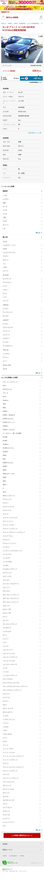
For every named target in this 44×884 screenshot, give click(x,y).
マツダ (5, 210)
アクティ (5, 503)
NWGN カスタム (8, 462)
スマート (5, 271)
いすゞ (5, 228)
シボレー (5, 290)
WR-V (5, 484)
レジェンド (6, 818)
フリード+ (6, 774)
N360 (4, 455)
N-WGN (5, 451)
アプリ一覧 (5, 871)
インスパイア (7, 554)
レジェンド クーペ (9, 822)
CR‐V (4, 396)
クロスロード (7, 628)
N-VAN (5, 440)
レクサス (5, 199)
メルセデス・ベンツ (9, 245)
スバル (5, 214)
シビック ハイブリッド (10, 657)
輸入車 (5, 237)
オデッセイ (6, 591)
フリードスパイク (8, 782)
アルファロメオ (8, 327)
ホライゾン (6, 793)
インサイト (6, 547)
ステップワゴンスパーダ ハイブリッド (15, 686)
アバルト (5, 324)
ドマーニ (5, 723)
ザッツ (5, 635)
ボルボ (5, 369)
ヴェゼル (5, 565)
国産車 (5, 191)
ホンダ (5, 206)
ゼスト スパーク (8, 708)
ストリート (6, 694)
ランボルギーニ (8, 346)
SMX (4, 481)
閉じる (38, 232)
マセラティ (6, 338)
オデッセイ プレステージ (11, 598)
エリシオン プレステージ (11, 584)
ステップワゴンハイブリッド (12, 690)
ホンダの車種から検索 (9, 377)
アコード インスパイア (10, 517)
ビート (5, 738)
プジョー (5, 357)
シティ (5, 642)
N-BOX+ (5, 426)
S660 (4, 470)
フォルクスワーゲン (9, 252)
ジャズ (5, 668)
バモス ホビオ (7, 734)
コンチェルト (7, 631)
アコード (5, 514)
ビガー (5, 741)
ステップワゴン (8, 679)
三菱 (4, 217)
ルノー (5, 361)
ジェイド (5, 639)
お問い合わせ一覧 (13, 871)
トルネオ (5, 727)
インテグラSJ (7, 561)
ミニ (4, 263)
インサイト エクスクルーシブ (12, 550)
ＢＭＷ (5, 249)
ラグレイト (6, 811)
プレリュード (7, 785)
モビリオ (5, 796)
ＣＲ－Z (5, 393)
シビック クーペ (8, 650)
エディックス (7, 576)
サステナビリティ (23, 871)
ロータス (5, 316)
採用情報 (22, 855)
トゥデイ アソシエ (9, 719)
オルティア (6, 606)
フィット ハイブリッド (10, 760)
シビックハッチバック (10, 664)
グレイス (5, 620)
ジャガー (5, 308)
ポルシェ (5, 260)
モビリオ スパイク (9, 800)
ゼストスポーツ (8, 712)
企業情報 (5, 855)
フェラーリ (6, 335)
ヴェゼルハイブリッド (10, 569)
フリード (5, 763)
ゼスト (5, 705)
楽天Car (3, 23)
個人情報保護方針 (13, 855)
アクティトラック (8, 506)
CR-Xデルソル (7, 389)
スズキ (5, 221)
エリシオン (6, 580)
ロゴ (4, 826)
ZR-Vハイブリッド (9, 495)
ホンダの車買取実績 (33, 23)
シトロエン (6, 353)
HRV (4, 404)
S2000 (5, 466)
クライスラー (7, 282)
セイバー (5, 701)
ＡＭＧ (5, 267)
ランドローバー (8, 312)
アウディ (5, 256)
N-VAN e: (6, 444)
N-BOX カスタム (8, 418)
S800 (4, 477)
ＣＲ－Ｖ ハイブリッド (10, 382)
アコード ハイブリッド (10, 528)
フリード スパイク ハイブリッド (13, 767)
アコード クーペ (8, 521)
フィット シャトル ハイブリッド (13, 756)
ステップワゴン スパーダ (11, 683)
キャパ (5, 617)
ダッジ (5, 293)
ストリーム (6, 697)
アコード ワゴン (8, 536)
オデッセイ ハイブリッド (11, 595)
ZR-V (4, 492)
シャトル (5, 672)
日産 (4, 203)
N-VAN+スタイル (8, 448)
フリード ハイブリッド (10, 771)
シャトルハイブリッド (10, 675)
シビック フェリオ (9, 661)
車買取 (10, 23)
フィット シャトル (9, 752)
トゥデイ (5, 716)
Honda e (5, 400)
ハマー (5, 297)
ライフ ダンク (7, 807)
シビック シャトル (9, 653)
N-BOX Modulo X (9, 415)
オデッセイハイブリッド (11, 602)
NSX (4, 459)
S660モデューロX (8, 473)
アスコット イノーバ (9, 543)
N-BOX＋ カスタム (9, 429)
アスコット (6, 539)
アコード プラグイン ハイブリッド (14, 532)
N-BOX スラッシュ (9, 422)
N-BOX (5, 411)
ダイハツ (5, 225)
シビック (5, 646)
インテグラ (6, 558)
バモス (5, 730)
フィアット (6, 331)
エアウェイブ (7, 573)
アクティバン (7, 510)
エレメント (6, 587)
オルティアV (7, 613)
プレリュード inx (8, 789)
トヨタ (5, 195)
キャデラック (7, 279)
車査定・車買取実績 (19, 23)
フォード (5, 301)
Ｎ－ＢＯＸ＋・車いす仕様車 (12, 433)
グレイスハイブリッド (10, 624)
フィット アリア (8, 749)
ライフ (5, 804)
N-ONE (5, 437)
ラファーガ (6, 815)
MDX (4, 407)
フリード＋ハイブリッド (11, 778)
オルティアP (7, 609)
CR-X (4, 385)
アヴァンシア (7, 499)
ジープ (5, 286)
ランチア (5, 342)
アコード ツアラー (9, 525)
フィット (5, 745)
